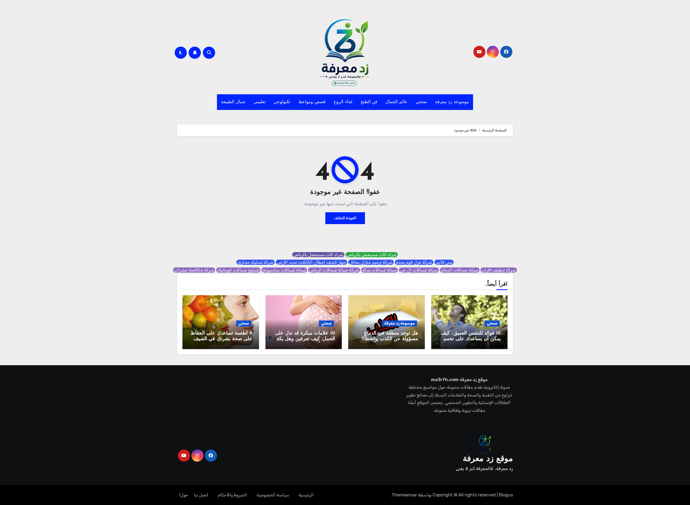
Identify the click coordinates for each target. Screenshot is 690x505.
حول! (183, 494)
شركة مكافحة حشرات (194, 270)
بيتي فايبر (444, 262)
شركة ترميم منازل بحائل (371, 262)
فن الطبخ (369, 102)
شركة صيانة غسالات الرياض (334, 270)
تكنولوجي (282, 102)
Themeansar (404, 494)
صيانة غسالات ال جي (419, 270)
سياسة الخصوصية (273, 494)
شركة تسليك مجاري (255, 262)
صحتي (421, 102)
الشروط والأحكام (232, 494)
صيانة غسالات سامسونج (284, 270)
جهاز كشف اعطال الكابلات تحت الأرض (311, 262)
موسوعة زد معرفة (452, 102)
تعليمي (259, 102)
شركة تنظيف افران (499, 270)
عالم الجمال (396, 102)
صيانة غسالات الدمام (459, 270)
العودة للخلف (345, 218)
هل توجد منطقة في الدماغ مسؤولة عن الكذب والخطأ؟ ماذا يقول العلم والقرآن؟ (390, 339)
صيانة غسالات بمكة (379, 270)
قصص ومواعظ (312, 102)
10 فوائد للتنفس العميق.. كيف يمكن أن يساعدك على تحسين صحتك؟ (470, 339)
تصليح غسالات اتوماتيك (238, 270)
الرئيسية (306, 494)
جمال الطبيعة (233, 102)
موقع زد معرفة (488, 459)
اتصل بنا (201, 494)
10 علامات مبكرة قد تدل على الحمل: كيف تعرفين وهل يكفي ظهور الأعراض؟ (304, 339)
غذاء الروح (343, 102)
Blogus (506, 494)
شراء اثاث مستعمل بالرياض (372, 254)
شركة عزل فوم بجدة (414, 262)
